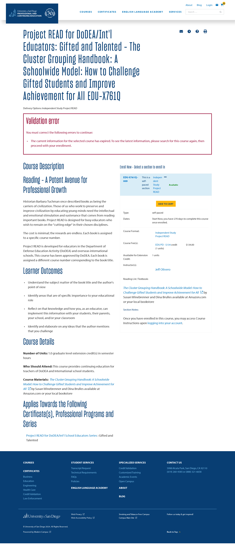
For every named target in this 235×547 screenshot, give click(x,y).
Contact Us (174, 462)
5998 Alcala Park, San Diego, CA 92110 (187, 468)
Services (175, 11)
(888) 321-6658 (193, 471)
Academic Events (128, 476)
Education (28, 481)
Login (209, 5)
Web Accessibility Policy (81, 517)
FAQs (74, 476)
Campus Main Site (126, 517)
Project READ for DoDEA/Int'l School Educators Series (62, 435)
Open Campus (126, 481)
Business (27, 476)
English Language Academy (142, 11)
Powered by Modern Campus (35, 532)
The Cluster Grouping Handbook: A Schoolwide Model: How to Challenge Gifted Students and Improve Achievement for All (68, 384)
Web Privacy (76, 514)
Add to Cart (165, 203)
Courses (86, 11)
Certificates (107, 11)
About (189, 5)
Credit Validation (32, 494)
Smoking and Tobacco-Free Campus (134, 514)
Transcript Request (81, 468)
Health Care (29, 489)
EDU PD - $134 (163, 244)
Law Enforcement (32, 498)
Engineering (29, 485)
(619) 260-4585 (175, 471)
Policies (75, 481)
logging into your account (165, 323)
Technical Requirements (84, 472)
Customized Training (130, 472)
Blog (199, 5)
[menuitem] (86, 13)
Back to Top (172, 532)
